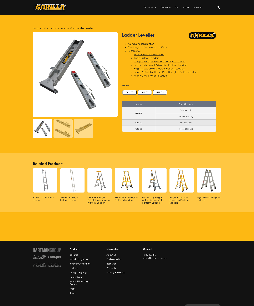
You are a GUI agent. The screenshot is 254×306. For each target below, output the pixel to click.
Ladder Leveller (84, 28)
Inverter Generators (80, 263)
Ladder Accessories (63, 28)
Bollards (74, 254)
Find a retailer (182, 7)
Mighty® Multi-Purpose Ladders (151, 75)
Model (125, 85)
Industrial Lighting (79, 259)
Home (36, 28)
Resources (166, 7)
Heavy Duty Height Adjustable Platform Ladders (160, 65)
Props (73, 288)
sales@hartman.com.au (155, 258)
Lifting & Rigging (78, 272)
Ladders (46, 28)
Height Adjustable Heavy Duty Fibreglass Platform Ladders (166, 72)
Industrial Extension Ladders (149, 54)
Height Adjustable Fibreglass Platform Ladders (159, 68)
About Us (197, 7)
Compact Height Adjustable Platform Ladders (159, 61)
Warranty (111, 268)
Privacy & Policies (115, 272)
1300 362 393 (149, 254)
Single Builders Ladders (146, 57)
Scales (73, 293)
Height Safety (77, 276)
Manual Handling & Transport (80, 283)
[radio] (130, 92)
